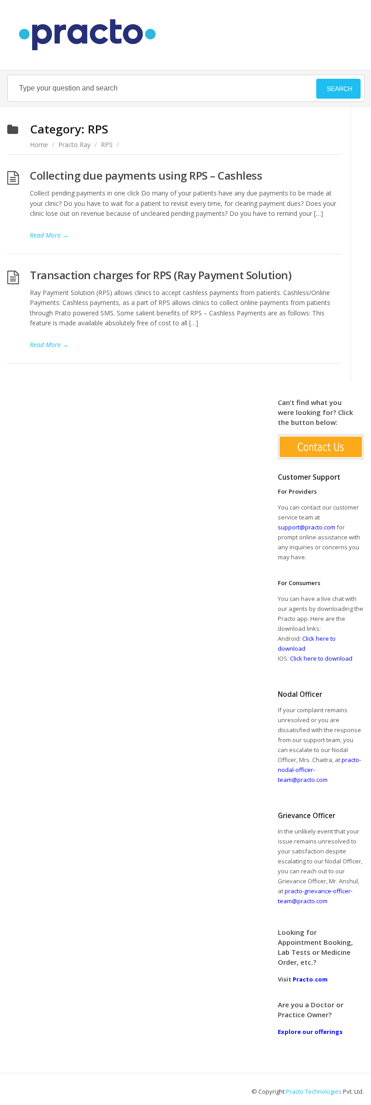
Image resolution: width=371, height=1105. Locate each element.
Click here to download (321, 658)
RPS (107, 144)
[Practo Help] (91, 35)
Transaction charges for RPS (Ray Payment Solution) (160, 274)
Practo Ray (74, 144)
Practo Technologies (314, 1091)
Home (39, 144)
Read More (49, 235)
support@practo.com (306, 527)
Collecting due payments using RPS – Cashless (146, 175)
